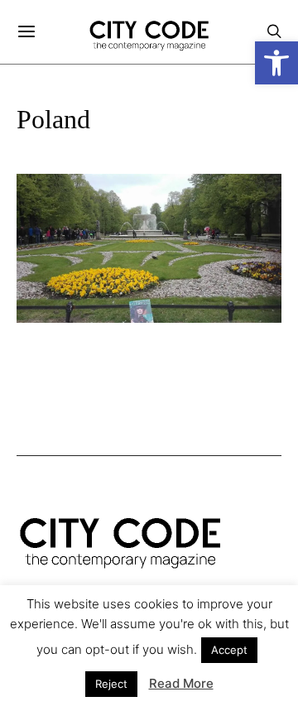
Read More (181, 683)
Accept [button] (229, 649)
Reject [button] (111, 683)
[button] (276, 62)
